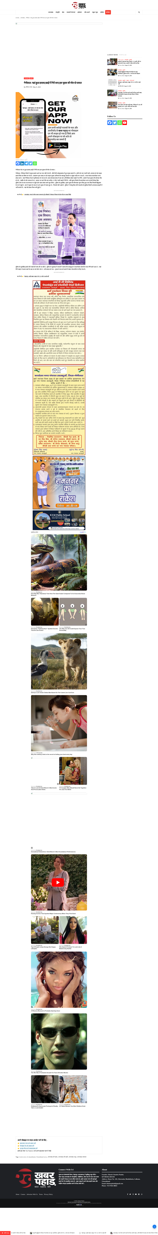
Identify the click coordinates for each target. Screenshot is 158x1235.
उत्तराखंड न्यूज (72, 1157)
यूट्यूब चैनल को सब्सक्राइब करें (28, 1148)
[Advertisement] (59, 1123)
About (17, 1194)
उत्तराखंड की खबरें (63, 1157)
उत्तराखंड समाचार (81, 1157)
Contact (23, 1194)
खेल (63, 12)
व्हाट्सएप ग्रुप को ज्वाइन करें (28, 1143)
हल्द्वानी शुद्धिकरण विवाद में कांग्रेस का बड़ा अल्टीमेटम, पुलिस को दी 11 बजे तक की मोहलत (126, 1233)
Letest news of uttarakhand (27, 1157)
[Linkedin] (22, 163)
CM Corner (121, 59)
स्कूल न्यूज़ (95, 12)
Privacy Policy (48, 1194)
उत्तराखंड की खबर (52, 1157)
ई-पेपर (108, 12)
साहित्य (102, 12)
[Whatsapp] (35, 163)
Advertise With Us (32, 1194)
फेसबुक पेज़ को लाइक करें (27, 1146)
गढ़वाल (127, 80)
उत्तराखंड (50, 12)
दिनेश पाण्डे (29, 87)
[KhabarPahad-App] (48, 125)
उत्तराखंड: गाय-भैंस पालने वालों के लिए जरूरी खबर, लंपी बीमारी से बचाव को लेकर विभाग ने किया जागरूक (130, 94)
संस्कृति (58, 12)
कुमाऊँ (31, 78)
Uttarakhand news (41, 1157)
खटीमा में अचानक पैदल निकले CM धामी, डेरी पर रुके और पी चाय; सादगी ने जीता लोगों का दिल (76, 1233)
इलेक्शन (80, 12)
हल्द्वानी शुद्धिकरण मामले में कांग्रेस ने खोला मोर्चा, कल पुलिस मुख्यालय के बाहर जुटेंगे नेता (26, 1233)
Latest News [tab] (112, 55)
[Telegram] (26, 163)
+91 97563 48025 (112, 1186)
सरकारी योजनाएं (71, 12)
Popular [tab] (122, 55)
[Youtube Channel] (124, 122)
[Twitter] (31, 163)
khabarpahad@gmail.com (114, 1183)
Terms (41, 1194)
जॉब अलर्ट (87, 12)
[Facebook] (18, 163)
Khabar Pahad (81, 1201)
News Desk (121, 65)
